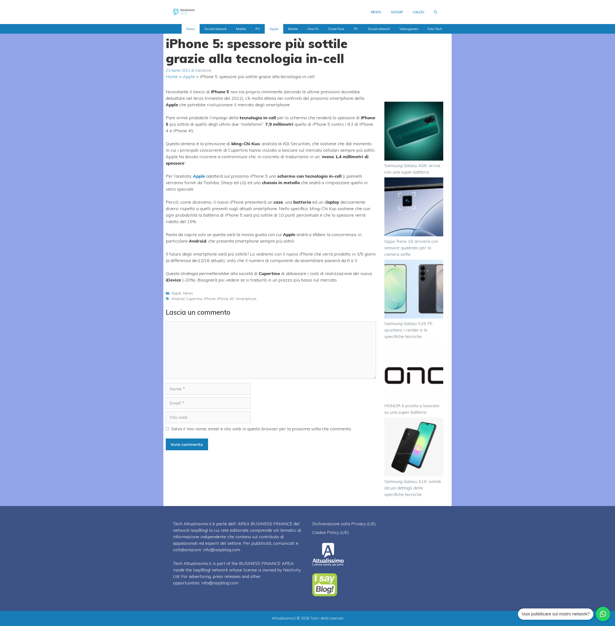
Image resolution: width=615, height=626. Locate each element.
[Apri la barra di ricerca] (435, 12)
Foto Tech (435, 29)
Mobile (241, 29)
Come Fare (336, 29)
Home (172, 76)
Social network (215, 29)
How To (313, 29)
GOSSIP (397, 12)
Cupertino (194, 298)
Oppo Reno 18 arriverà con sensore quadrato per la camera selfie (411, 247)
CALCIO (418, 12)
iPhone (209, 298)
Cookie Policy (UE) (330, 532)
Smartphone (246, 298)
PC (258, 29)
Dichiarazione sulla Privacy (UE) (344, 523)
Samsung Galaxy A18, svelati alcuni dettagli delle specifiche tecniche (412, 488)
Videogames (409, 29)
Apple (274, 29)
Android (178, 298)
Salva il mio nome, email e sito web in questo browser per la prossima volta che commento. (261, 429)
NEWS (376, 12)
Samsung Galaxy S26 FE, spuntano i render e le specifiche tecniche (408, 330)
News (190, 29)
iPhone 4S (225, 298)
